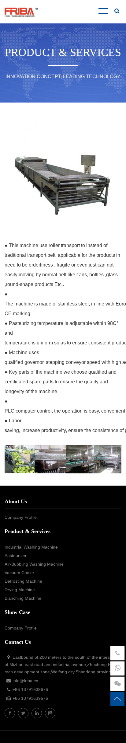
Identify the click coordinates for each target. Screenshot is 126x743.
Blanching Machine (23, 598)
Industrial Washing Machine (31, 547)
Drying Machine (20, 589)
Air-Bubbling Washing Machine (34, 564)
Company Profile (21, 517)
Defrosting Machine (23, 581)
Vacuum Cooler (19, 572)
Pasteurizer (16, 555)
